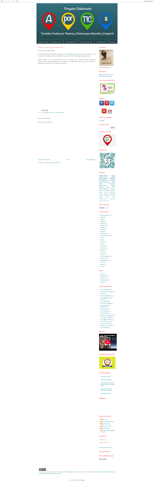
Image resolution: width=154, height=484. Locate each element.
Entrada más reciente (44, 159)
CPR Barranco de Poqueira (105, 306)
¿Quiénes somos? (56, 42)
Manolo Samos (106, 428)
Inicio (68, 159)
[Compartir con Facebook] (47, 110)
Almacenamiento (103, 199)
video (113, 182)
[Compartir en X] (45, 110)
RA (107, 192)
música (105, 200)
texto (114, 197)
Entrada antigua (90, 159)
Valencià (101, 188)
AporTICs (104, 419)
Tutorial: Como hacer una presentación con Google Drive (107, 384)
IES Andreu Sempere (59, 112)
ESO (52, 112)
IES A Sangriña (104, 327)
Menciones (112, 42)
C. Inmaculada (104, 301)
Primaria (112, 180)
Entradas (103, 439)
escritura (101, 194)
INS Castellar (104, 309)
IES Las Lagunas (105, 289)
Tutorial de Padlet (106, 376)
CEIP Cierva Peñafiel (106, 317)
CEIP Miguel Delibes (106, 319)
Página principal (43, 42)
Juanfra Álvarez (106, 424)
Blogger (82, 480)
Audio (105, 190)
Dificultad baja (47, 112)
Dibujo (105, 194)
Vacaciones (112, 192)
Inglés (100, 183)
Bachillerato (103, 180)
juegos (101, 197)
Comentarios (104, 442)
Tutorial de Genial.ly (106, 379)
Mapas (100, 192)
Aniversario (112, 199)
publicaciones (102, 185)
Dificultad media (107, 178)
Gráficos (101, 187)
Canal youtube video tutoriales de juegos (106, 389)
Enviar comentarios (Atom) (52, 162)
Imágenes (112, 190)
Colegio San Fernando (106, 325)
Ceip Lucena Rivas (105, 323)
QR (104, 192)
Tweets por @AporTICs (105, 447)
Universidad (112, 183)
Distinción (101, 200)
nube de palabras (110, 188)
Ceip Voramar (104, 313)
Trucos (113, 187)
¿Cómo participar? (71, 42)
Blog (108, 190)
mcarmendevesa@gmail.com (108, 431)
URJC (102, 293)
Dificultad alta (111, 194)
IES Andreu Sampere (72, 54)
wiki (108, 200)
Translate (101, 120)
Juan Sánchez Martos (108, 421)
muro (107, 197)
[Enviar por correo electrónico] (42, 110)
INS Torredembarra (106, 296)
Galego (113, 185)
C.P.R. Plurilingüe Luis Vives (106, 298)
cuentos (113, 195)
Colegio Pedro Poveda (107, 315)
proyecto (101, 190)
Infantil (100, 195)
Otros (107, 187)
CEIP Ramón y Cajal (106, 321)
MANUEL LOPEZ (106, 426)
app (105, 188)
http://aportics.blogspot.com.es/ (68, 472)
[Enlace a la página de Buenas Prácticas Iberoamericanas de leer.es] (107, 76)
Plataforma (107, 195)
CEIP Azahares (105, 311)
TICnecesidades (101, 42)
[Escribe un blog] (44, 110)
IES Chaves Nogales (106, 303)
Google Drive (86, 56)
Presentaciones (104, 182)
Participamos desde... (86, 42)
